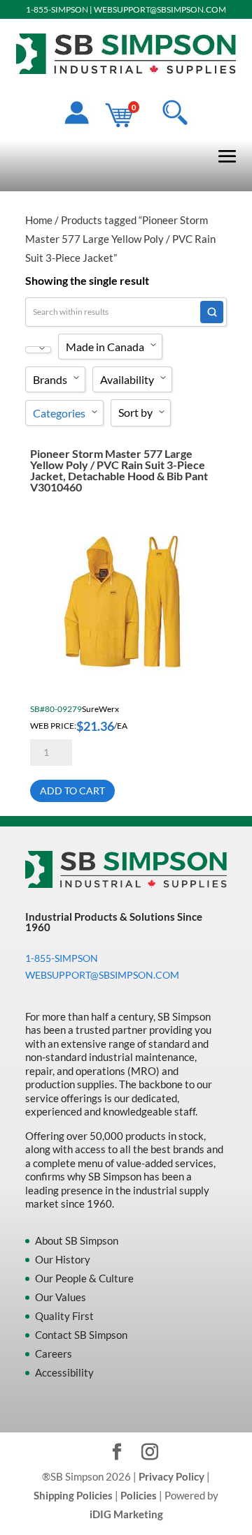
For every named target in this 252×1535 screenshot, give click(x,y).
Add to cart (72, 790)
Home (38, 220)
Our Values (60, 1297)
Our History (62, 1259)
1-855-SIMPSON (57, 9)
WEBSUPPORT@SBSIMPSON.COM (160, 9)
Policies (138, 1495)
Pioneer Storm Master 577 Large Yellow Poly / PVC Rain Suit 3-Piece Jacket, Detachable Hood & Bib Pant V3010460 (119, 470)
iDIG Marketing (126, 1514)
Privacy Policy (171, 1476)
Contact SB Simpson (81, 1334)
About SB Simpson (76, 1240)
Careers (53, 1353)
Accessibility (64, 1372)
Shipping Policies (73, 1495)
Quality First (64, 1316)
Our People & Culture (84, 1278)
